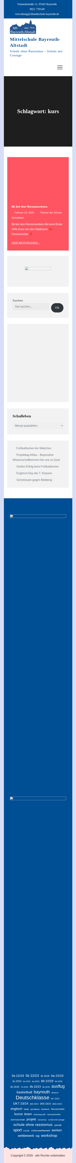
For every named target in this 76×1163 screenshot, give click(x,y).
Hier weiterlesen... (26, 242)
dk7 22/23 (55, 1099)
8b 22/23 (35, 1086)
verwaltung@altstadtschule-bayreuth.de (37, 13)
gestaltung (35, 1109)
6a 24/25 (26, 1081)
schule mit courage (56, 1120)
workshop (49, 1135)
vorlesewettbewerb (40, 1130)
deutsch (54, 1093)
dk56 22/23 (57, 1104)
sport (17, 1130)
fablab (26, 1109)
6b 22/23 (47, 1081)
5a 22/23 (18, 1075)
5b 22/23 (32, 1075)
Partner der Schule (51, 212)
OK (57, 307)
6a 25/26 (35, 1081)
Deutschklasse (32, 1097)
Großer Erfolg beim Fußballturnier (37, 466)
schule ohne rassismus (32, 1125)
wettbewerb (26, 1135)
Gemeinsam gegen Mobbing (34, 479)
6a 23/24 (17, 1081)
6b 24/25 (58, 1081)
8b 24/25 (46, 1087)
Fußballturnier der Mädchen (33, 448)
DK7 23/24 (20, 1103)
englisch (16, 1109)
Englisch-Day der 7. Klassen (34, 473)
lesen (28, 1114)
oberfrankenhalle (18, 1120)
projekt (31, 1119)
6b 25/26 (14, 1087)
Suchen (18, 300)
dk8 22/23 (34, 1104)
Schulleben (18, 217)
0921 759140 (37, 9)
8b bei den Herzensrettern (29, 206)
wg (37, 1135)
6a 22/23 (57, 1075)
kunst (18, 1114)
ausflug (58, 1086)
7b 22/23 (24, 1087)
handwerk (45, 1109)
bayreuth (42, 1092)
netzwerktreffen (54, 1114)
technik (26, 1131)
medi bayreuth (39, 1114)
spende (58, 1125)
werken (57, 1130)
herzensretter (58, 1109)
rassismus (42, 1120)
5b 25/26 (45, 1076)
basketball (24, 1092)
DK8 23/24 (45, 1103)
